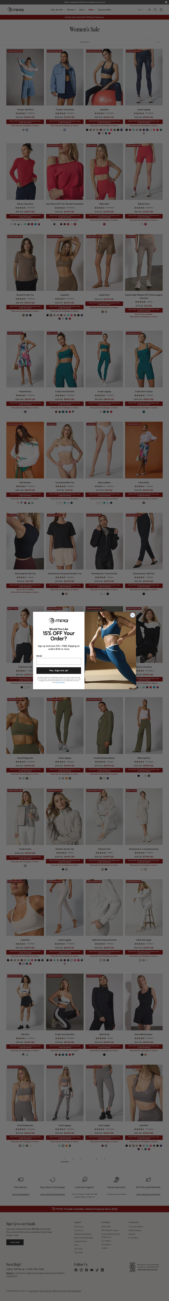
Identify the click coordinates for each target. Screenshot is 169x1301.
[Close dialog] (132, 615)
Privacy (63, 682)
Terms (57, 682)
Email (39, 655)
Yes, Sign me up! (59, 670)
